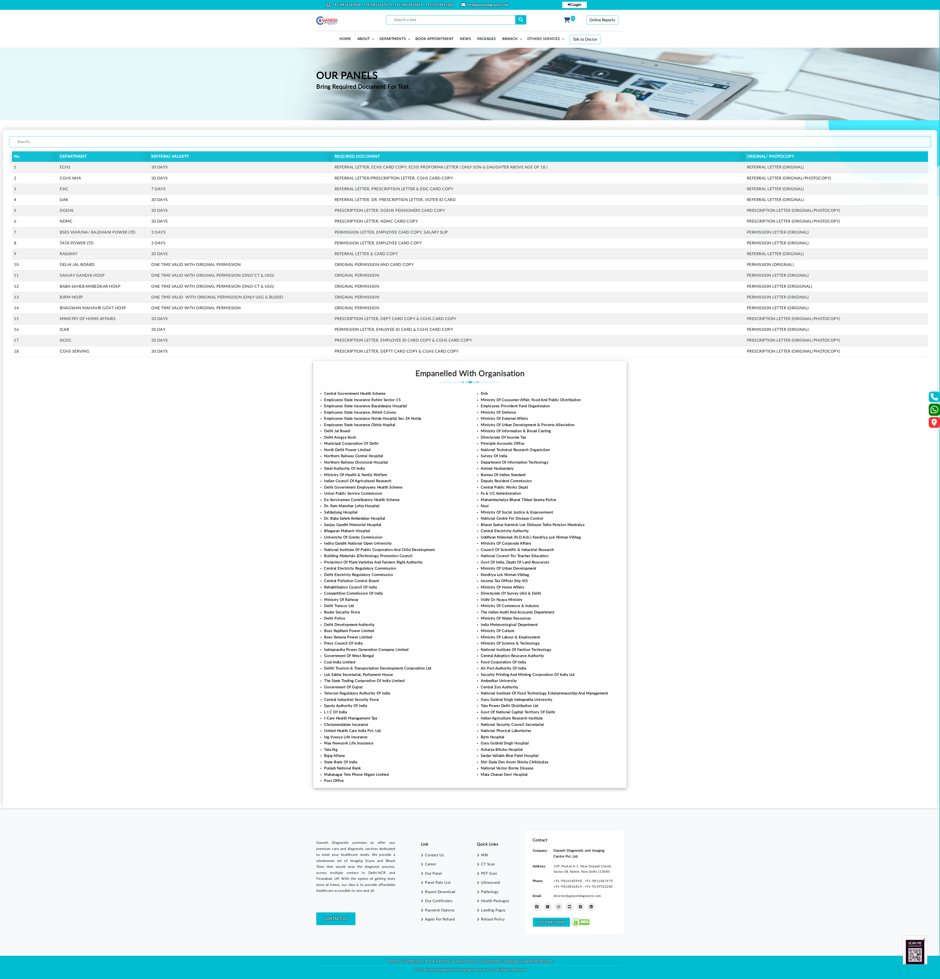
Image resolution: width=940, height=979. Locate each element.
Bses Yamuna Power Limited (348, 637)
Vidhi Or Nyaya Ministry (502, 600)
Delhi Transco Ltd (339, 606)
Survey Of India (494, 456)
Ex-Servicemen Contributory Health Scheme (362, 500)
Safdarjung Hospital (341, 512)
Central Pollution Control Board (351, 581)
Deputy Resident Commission (506, 481)
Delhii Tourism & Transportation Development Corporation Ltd (377, 668)
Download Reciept (536, 961)
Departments (392, 39)
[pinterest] (580, 907)
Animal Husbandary (497, 468)
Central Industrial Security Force (351, 700)
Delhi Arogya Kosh (340, 437)
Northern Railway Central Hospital (353, 456)
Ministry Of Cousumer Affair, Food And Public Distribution (531, 400)
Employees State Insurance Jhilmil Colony (360, 412)
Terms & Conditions (405, 961)
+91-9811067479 (378, 5)
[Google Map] (934, 424)
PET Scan (489, 873)
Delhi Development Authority (349, 625)
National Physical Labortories (506, 731)
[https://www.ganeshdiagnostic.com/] (326, 20)
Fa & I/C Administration (501, 493)
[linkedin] (591, 907)
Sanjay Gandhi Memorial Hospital (352, 525)
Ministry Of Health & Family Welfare (355, 475)
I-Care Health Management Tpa (350, 718)
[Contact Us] (934, 398)
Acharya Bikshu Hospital (502, 750)
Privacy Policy (437, 961)
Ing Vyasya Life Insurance (346, 737)
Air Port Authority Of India (503, 668)
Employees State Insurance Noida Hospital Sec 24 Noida (372, 418)
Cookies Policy (466, 961)
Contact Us (336, 918)
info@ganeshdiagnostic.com (488, 5)
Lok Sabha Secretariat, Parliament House (358, 675)
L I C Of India (335, 712)
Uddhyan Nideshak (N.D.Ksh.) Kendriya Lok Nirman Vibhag (531, 537)
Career (430, 864)
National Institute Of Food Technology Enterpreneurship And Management (544, 693)
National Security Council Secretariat (512, 725)
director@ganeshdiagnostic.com (577, 896)
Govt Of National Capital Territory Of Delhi (518, 712)
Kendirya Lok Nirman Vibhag (505, 575)
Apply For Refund (440, 919)
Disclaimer (491, 961)
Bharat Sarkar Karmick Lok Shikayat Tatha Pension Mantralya (532, 525)
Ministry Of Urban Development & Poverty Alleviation (528, 425)
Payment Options (440, 910)
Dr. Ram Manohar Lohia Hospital (351, 506)
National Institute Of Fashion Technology (516, 650)
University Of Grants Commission (353, 537)
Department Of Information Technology (514, 462)
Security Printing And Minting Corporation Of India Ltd (527, 675)
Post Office (334, 781)
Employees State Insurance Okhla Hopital (359, 425)
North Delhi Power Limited (347, 450)
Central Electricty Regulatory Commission (360, 568)
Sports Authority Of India (345, 706)
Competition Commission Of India (353, 593)
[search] (520, 19)
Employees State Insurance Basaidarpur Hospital (365, 406)
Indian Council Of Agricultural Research (357, 481)
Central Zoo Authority (499, 687)
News (465, 39)
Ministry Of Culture (498, 631)
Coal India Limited (339, 662)
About (363, 39)
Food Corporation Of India (503, 662)
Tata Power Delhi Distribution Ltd (509, 706)
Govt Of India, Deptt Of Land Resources (515, 562)
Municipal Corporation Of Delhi (351, 443)
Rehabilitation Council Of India (350, 587)
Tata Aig (331, 750)
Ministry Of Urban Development (508, 568)
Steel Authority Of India (344, 468)
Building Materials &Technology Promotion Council (368, 556)
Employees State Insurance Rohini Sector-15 (362, 400)
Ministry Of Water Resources (506, 618)
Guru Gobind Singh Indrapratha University (516, 700)
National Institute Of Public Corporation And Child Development (379, 550)
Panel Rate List (438, 882)
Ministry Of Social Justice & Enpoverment (517, 512)
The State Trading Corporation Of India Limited (364, 681)
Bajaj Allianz (334, 756)
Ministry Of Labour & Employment (510, 637)
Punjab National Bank (342, 768)
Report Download (440, 892)
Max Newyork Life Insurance (348, 743)
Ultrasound (490, 882)
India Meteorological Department (509, 625)
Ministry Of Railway (341, 600)
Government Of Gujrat (343, 687)
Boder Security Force (342, 612)
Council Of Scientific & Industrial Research (517, 550)
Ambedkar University (499, 681)
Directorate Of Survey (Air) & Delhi (511, 593)
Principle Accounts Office (503, 443)
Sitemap (510, 961)
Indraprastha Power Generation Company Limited (366, 650)
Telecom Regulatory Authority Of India (357, 693)
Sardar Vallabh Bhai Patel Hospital (510, 756)
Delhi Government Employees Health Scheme (363, 487)
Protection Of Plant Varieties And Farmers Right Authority (373, 562)
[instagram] (558, 907)
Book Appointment (434, 39)
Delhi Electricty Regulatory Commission (358, 575)
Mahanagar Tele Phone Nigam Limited (356, 774)
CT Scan (488, 864)
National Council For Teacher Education (514, 556)
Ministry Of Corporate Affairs (506, 543)
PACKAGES (486, 39)
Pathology (490, 892)
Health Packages (495, 901)
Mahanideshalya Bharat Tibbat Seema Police (518, 500)
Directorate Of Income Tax (503, 437)
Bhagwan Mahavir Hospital (347, 531)
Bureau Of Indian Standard (503, 475)
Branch (510, 39)
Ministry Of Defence (498, 412)
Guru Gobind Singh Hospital (505, 743)
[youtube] (569, 907)
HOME (345, 39)
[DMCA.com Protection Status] (580, 922)
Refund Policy (493, 919)
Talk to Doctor (585, 39)
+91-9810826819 (409, 5)
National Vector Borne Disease (507, 768)
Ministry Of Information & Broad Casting (516, 431)
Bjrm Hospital (493, 737)
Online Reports (602, 20)
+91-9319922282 (439, 5)
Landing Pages (493, 910)
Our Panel (433, 873)
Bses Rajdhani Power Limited (349, 631)
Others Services (543, 39)
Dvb (484, 393)
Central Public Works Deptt (504, 487)
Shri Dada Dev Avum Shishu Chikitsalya (514, 762)
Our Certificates (438, 901)
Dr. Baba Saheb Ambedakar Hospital (354, 518)
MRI (484, 855)
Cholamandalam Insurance (346, 725)
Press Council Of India (343, 643)
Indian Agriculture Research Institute (512, 718)
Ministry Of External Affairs (504, 418)
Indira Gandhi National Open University (358, 543)
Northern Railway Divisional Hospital (356, 462)
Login (576, 5)
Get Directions (551, 922)
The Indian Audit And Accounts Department (517, 612)
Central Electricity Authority (505, 531)
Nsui (485, 506)
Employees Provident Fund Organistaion (515, 406)
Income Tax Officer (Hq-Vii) (504, 581)
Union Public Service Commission (353, 493)
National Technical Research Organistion (515, 450)
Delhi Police (334, 618)
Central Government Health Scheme (355, 393)
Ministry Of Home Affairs (502, 587)
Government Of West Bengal (349, 656)
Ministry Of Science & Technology (510, 643)
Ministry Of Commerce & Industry (510, 606)
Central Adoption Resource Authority (512, 656)
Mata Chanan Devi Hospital (504, 774)
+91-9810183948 (347, 5)
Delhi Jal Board (337, 431)
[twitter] (547, 907)
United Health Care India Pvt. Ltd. (353, 731)
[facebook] (537, 907)
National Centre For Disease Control (512, 518)
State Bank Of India (340, 762)
